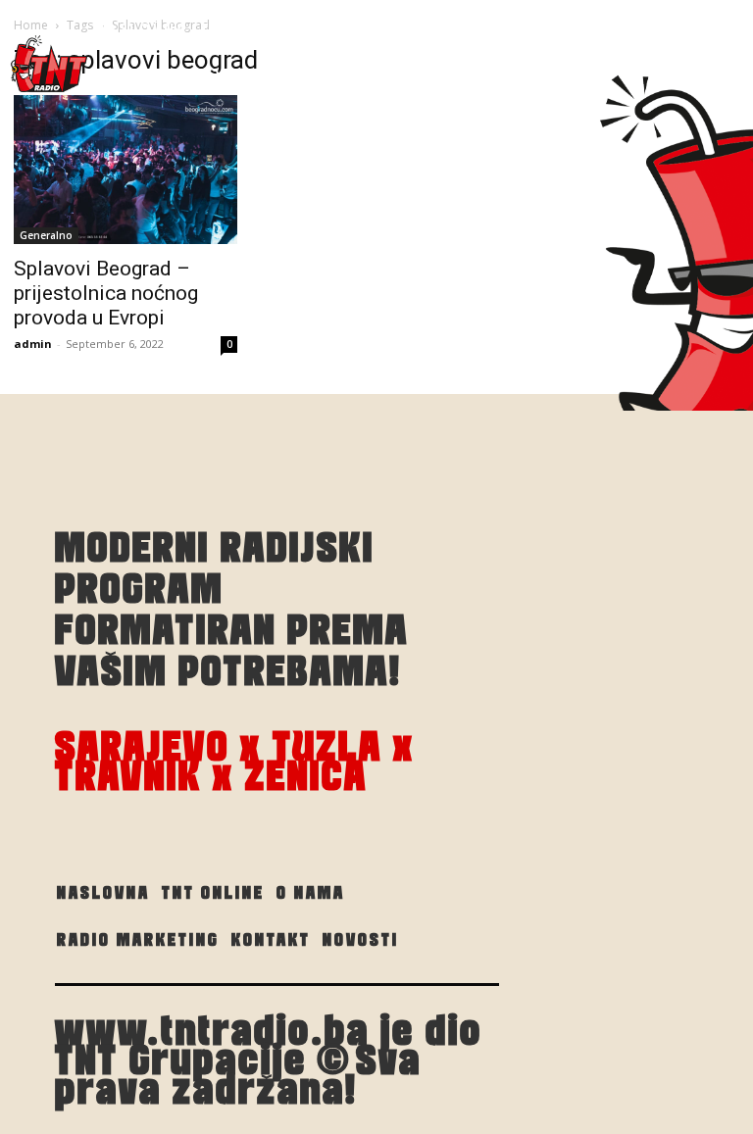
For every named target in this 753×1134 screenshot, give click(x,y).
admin (33, 343)
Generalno (46, 235)
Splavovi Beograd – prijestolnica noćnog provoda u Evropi (106, 293)
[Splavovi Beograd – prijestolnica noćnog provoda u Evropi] (125, 169)
